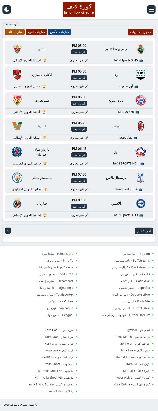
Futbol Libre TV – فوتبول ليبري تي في (126, 315)
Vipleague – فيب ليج (60, 308)
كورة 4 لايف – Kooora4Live (132, 377)
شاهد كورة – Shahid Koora (132, 357)
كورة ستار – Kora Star (59, 337)
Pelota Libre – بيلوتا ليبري (57, 254)
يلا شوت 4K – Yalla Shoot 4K (55, 371)
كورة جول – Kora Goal (59, 330)
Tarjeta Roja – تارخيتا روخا (56, 288)
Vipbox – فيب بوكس (60, 301)
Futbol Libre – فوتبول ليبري (132, 308)
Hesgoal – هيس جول (60, 315)
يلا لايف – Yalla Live (61, 391)
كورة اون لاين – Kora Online (132, 384)
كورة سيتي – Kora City (59, 343)
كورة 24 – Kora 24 (138, 364)
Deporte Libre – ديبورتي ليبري (131, 294)
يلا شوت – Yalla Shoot (59, 364)
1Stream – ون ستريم (136, 254)
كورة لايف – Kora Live (59, 350)
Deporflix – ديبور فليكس (134, 288)
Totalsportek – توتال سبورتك (55, 294)
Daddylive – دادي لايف (135, 281)
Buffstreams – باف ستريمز (132, 260)
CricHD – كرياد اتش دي (135, 274)
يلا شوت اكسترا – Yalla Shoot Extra (51, 384)
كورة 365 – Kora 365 (136, 371)
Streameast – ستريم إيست (56, 281)
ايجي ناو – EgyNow (138, 330)
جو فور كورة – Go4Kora (135, 343)
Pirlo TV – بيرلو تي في (59, 260)
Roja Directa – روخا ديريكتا (56, 267)
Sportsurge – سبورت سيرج (55, 274)
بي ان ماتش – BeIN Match (133, 337)
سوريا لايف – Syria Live (135, 350)
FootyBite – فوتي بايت (136, 301)
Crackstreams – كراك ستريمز (131, 267)
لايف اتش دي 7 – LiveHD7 (57, 357)
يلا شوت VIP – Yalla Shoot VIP (54, 377)
